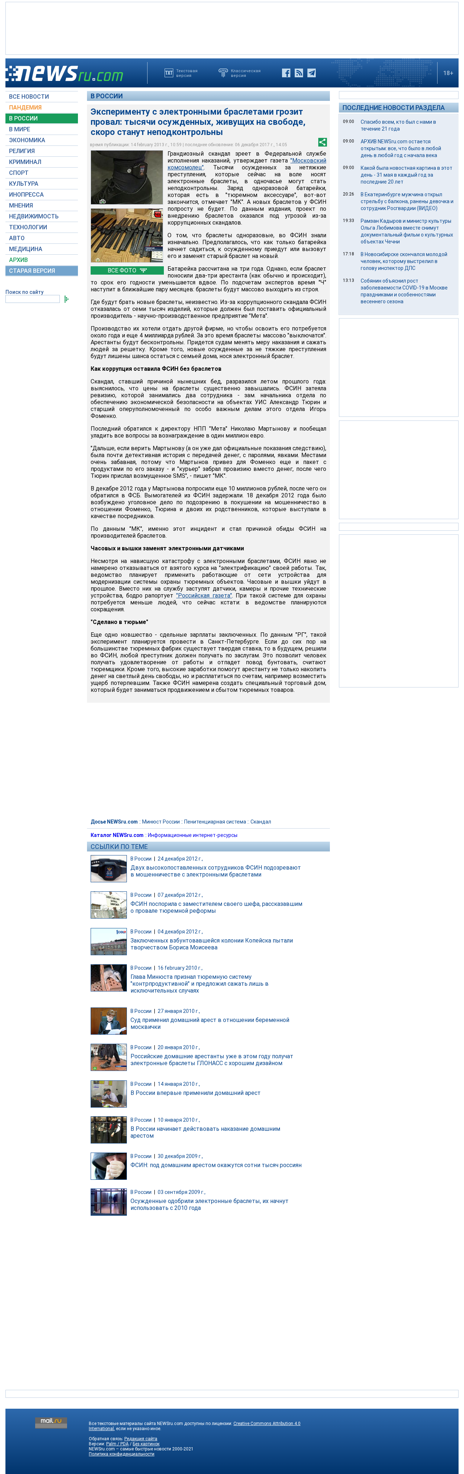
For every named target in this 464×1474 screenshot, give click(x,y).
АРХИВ (18, 259)
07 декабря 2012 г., (180, 895)
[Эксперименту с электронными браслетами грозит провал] (127, 177)
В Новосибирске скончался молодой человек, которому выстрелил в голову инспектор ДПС (404, 261)
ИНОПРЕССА (26, 194)
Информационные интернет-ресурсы (192, 835)
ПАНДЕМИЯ (25, 107)
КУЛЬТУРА (23, 183)
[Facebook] (286, 73)
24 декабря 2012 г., (180, 859)
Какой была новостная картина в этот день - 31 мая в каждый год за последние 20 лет (406, 175)
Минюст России (161, 822)
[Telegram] (311, 73)
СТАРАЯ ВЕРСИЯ (32, 270)
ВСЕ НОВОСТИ (29, 96)
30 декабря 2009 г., (180, 1156)
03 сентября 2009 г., (182, 1192)
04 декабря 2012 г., (180, 932)
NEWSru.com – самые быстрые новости (130, 1449)
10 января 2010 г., (179, 1120)
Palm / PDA (117, 1443)
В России (107, 96)
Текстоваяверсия (187, 73)
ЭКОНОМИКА (27, 140)
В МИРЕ (19, 129)
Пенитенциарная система (215, 822)
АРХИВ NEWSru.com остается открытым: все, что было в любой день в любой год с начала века (401, 148)
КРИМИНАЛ (25, 162)
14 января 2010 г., (179, 1084)
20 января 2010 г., (179, 1047)
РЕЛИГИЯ (22, 151)
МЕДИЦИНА (25, 249)
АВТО (17, 238)
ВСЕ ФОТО (123, 270)
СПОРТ (19, 172)
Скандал (260, 822)
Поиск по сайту (24, 292)
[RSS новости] (299, 73)
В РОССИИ (23, 118)
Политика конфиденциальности (121, 1454)
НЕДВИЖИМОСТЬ (34, 216)
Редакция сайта (140, 1438)
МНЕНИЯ (21, 205)
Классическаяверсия (246, 73)
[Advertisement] (232, 27)
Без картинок (146, 1443)
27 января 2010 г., (179, 1011)
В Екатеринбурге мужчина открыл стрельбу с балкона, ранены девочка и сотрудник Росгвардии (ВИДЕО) (407, 201)
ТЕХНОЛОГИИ (28, 227)
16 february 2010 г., (180, 968)
